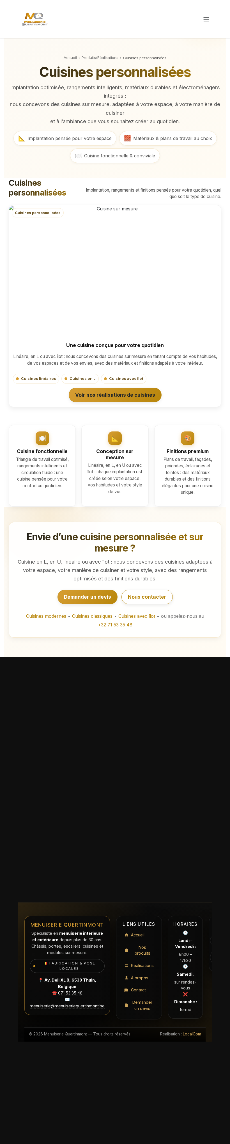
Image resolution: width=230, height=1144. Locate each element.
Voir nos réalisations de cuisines (115, 395)
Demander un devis (87, 597)
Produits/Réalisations (100, 57)
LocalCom (192, 1034)
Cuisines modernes (46, 616)
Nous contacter (147, 597)
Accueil (70, 57)
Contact (138, 989)
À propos (139, 977)
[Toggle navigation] (206, 19)
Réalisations (142, 965)
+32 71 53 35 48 (115, 625)
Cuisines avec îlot (136, 616)
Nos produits (142, 950)
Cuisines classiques (92, 616)
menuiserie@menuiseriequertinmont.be (67, 1005)
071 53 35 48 (70, 993)
